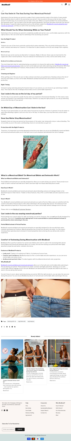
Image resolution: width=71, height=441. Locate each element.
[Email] (14, 326)
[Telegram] (12, 326)
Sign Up (20, 429)
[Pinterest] (7, 326)
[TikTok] (7, 410)
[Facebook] (1, 326)
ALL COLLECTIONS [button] (35, 298)
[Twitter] (4, 326)
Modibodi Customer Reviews (22, 209)
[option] (35, 1)
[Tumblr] (9, 326)
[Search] (62, 4)
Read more (6, 390)
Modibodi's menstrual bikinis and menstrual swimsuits (17, 265)
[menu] (69, 4)
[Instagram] (4, 410)
